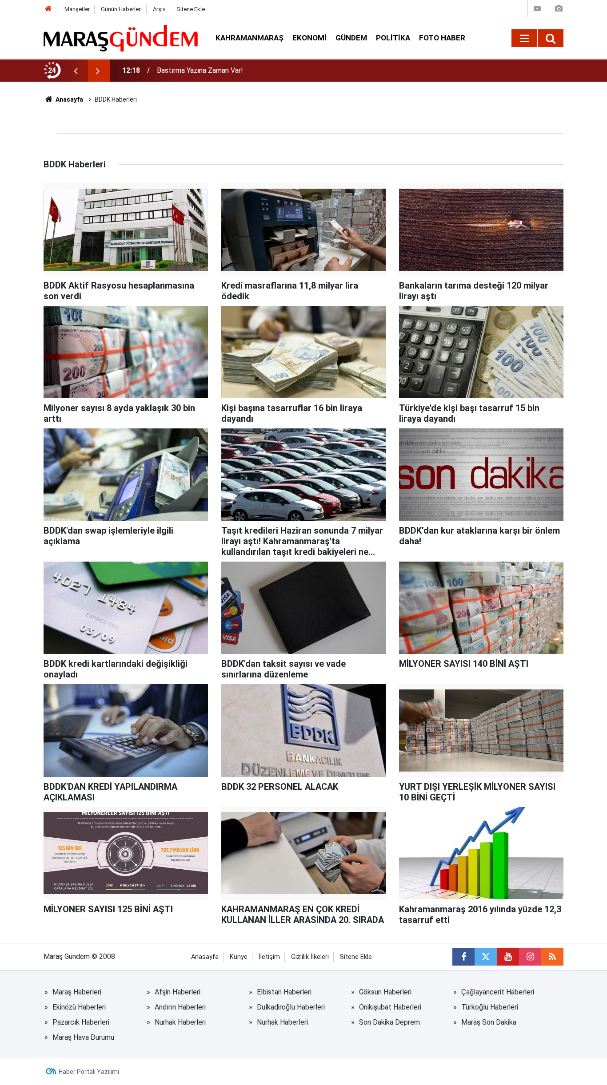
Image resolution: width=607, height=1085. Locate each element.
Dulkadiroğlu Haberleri (291, 1007)
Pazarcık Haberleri (80, 1022)
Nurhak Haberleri (180, 1022)
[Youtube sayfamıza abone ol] (508, 957)
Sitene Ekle (190, 9)
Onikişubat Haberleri (390, 1007)
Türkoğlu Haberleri (489, 1007)
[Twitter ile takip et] (486, 957)
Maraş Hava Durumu (83, 1037)
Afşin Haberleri (177, 992)
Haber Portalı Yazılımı (89, 1071)
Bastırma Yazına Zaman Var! (200, 70)
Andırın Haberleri (180, 1007)
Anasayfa (68, 99)
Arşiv (159, 9)
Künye (239, 957)
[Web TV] (537, 8)
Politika (393, 37)
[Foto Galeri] (558, 8)
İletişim (269, 957)
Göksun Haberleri (385, 992)
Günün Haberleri (121, 9)
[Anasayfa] (48, 9)
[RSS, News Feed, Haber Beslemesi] (552, 957)
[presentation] (75, 70)
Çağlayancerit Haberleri (497, 992)
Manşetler (77, 9)
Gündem (351, 37)
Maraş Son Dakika (488, 1022)
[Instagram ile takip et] (530, 957)
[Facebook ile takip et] (463, 957)
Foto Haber (442, 37)
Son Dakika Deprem (389, 1022)
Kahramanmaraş (250, 37)
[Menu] (524, 38)
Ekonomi (309, 37)
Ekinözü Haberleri (79, 1007)
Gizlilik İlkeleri (310, 957)
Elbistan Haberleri (284, 992)
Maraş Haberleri (76, 992)
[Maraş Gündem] (121, 38)
